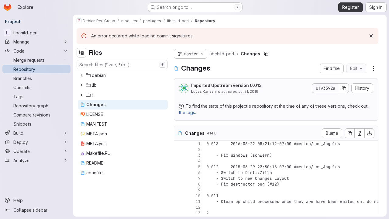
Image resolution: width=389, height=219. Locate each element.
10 (198, 195)
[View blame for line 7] (179, 178)
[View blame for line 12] (179, 207)
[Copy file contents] (349, 133)
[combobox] (122, 64)
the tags (187, 112)
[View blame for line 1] (179, 144)
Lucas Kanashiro (205, 91)
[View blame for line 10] (179, 196)
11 (198, 201)
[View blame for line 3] (179, 155)
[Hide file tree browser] (81, 52)
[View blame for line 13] (179, 213)
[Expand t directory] (81, 95)
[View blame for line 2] (179, 149)
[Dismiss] (371, 36)
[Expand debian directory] (81, 75)
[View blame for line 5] (179, 167)
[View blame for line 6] (179, 173)
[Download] (369, 133)
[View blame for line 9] (179, 190)
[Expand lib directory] (81, 85)
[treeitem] (123, 75)
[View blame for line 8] (179, 184)
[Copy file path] (266, 54)
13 (198, 213)
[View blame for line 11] (179, 201)
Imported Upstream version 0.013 (226, 85)
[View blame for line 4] (179, 161)
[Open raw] (359, 133)
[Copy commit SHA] (344, 88)
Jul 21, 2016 (248, 91)
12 (198, 207)
